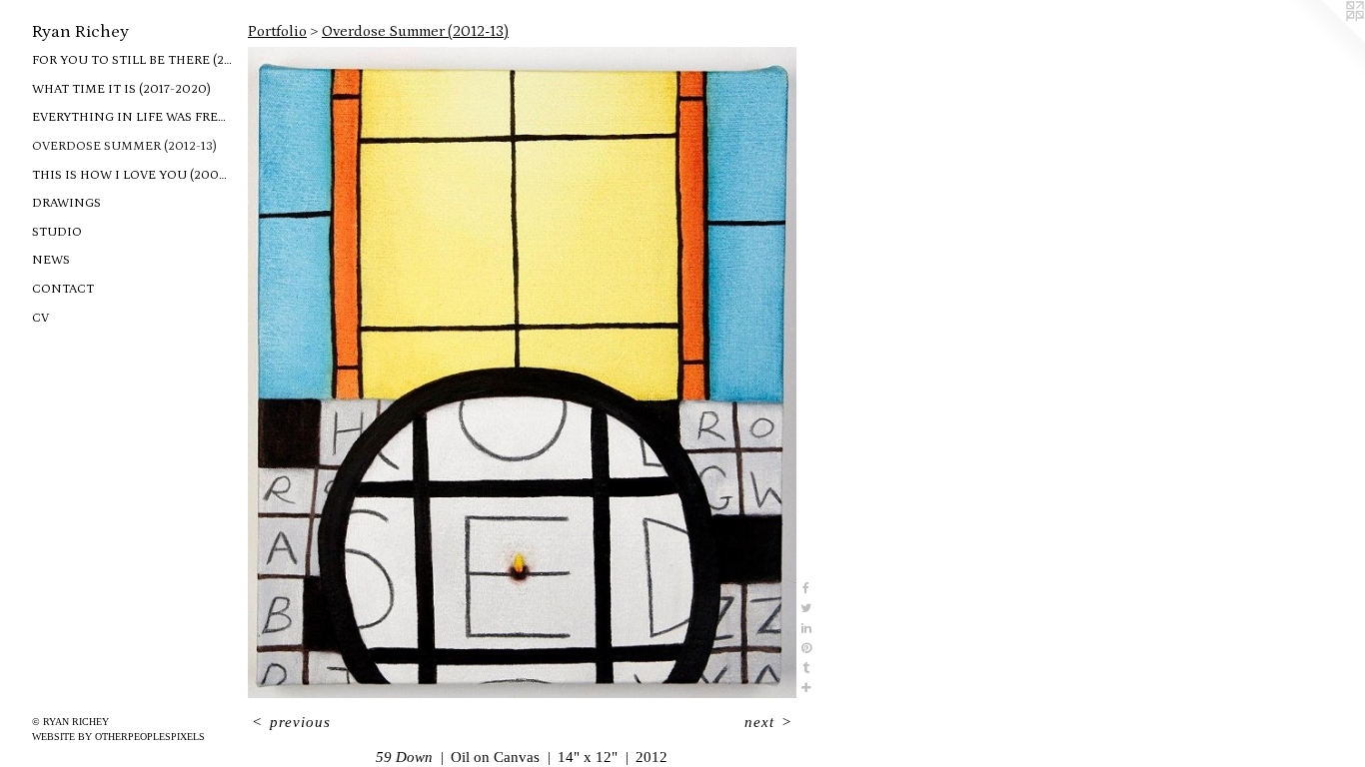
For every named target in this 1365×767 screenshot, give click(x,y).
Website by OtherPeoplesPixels (118, 736)
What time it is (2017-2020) (121, 89)
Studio (57, 232)
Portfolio (277, 31)
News (51, 260)
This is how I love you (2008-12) (132, 175)
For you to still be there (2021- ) (132, 60)
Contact (63, 289)
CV (40, 318)
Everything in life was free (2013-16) (132, 117)
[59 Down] (522, 373)
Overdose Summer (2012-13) (124, 146)
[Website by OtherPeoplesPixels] (1325, 40)
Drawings (66, 203)
